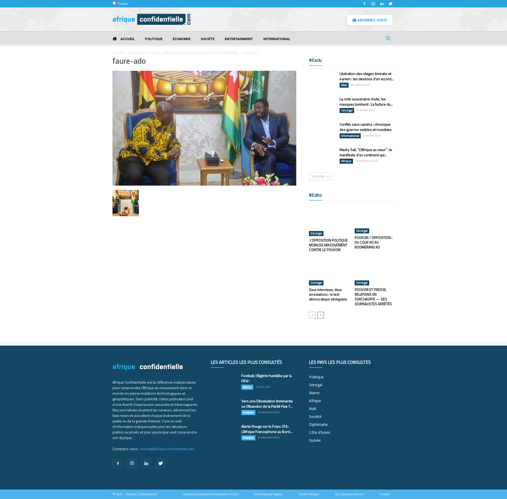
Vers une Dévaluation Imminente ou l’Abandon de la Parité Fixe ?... (267, 403)
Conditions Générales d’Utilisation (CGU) (210, 494)
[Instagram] (373, 3)
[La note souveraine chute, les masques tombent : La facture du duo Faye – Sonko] (322, 105)
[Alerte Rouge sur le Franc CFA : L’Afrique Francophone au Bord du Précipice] (224, 433)
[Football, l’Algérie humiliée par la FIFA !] (224, 382)
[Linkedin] (382, 3)
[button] (388, 39)
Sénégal (347, 110)
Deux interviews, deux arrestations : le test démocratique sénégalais (328, 294)
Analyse (248, 412)
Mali (344, 85)
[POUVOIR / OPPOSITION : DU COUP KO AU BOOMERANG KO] (375, 219)
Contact (384, 494)
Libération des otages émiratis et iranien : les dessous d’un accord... (367, 76)
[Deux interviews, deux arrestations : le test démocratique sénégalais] (329, 271)
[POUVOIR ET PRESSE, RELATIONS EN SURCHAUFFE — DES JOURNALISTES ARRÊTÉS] (375, 271)
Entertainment (239, 39)
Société (207, 39)
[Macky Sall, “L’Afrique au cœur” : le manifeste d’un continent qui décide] (322, 156)
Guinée (315, 440)
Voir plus (318, 176)
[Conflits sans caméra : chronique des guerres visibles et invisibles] (322, 131)
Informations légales (268, 494)
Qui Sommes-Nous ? (349, 494)
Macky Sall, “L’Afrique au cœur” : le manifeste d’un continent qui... (366, 152)
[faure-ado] (204, 184)
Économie (181, 39)
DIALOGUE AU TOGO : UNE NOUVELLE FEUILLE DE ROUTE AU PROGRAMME (183, 52)
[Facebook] (364, 3)
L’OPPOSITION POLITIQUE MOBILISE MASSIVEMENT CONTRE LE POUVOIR (328, 245)
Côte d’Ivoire (319, 432)
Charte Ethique (308, 494)
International (276, 39)
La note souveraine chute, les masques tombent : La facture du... (366, 101)
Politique (153, 39)
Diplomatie (318, 424)
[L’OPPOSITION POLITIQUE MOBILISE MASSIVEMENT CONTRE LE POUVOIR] (329, 221)
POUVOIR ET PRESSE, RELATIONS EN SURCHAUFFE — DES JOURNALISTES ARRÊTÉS (373, 297)
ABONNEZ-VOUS (371, 19)
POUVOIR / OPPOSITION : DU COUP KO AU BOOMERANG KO (373, 242)
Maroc (247, 387)
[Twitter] (391, 3)
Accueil (127, 39)
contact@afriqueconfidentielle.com (166, 448)
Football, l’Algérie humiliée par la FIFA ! (266, 378)
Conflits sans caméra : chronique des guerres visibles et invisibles (366, 126)
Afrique (346, 161)
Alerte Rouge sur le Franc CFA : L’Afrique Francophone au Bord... (266, 428)
